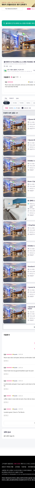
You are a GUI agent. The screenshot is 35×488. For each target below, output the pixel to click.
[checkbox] (22, 108)
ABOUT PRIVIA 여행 (7, 467)
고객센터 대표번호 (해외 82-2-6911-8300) (18, 464)
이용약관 (23, 467)
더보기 (31, 207)
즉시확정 (22, 103)
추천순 (5, 103)
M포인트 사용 (27, 108)
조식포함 (15, 103)
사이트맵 (17, 467)
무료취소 (28, 103)
